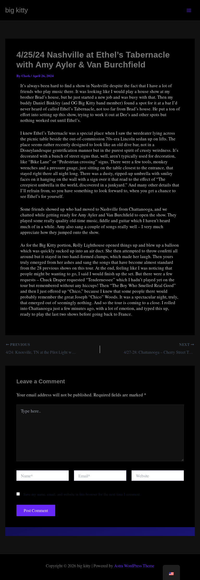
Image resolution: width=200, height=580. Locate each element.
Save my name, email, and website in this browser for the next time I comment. (82, 494)
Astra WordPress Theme (134, 565)
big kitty (16, 10)
